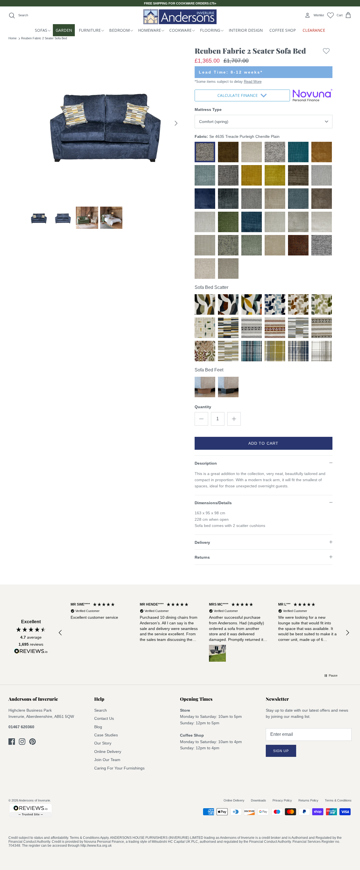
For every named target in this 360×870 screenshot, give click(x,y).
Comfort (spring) (213, 121)
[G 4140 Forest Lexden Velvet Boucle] (321, 304)
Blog (98, 727)
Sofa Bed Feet (209, 369)
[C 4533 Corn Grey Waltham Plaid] (275, 351)
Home (12, 38)
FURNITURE (90, 30)
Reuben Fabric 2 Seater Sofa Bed (44, 38)
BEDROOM (119, 30)
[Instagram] (22, 741)
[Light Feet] (205, 387)
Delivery (202, 542)
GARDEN (64, 30)
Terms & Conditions (338, 800)
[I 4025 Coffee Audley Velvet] (205, 304)
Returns (202, 557)
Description (206, 463)
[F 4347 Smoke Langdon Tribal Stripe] (251, 328)
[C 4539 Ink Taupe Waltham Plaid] (298, 351)
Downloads (258, 800)
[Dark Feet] (228, 387)
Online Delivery (107, 751)
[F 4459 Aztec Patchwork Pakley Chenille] (205, 351)
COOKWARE (180, 30)
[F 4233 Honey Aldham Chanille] (228, 351)
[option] (105, 123)
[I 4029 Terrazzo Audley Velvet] (251, 304)
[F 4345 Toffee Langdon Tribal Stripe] (321, 328)
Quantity (203, 407)
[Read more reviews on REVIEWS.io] (31, 652)
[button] (60, 633)
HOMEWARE (149, 30)
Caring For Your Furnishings (119, 768)
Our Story (102, 743)
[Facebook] (11, 741)
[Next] (176, 123)
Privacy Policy (282, 800)
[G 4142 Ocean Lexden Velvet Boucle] (275, 304)
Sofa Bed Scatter (211, 287)
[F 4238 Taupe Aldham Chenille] (298, 328)
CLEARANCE (314, 30)
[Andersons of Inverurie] (180, 16)
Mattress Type (208, 109)
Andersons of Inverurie (34, 800)
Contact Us (104, 718)
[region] (203, 632)
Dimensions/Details (213, 503)
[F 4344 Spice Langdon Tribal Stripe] (275, 328)
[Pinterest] (32, 741)
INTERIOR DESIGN (246, 30)
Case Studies (106, 735)
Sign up (281, 751)
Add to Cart (263, 443)
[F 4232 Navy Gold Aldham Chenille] (228, 328)
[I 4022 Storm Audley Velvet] (228, 304)
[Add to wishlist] (326, 52)
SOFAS (41, 30)
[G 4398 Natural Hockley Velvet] (205, 328)
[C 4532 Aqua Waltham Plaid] (251, 351)
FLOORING (210, 30)
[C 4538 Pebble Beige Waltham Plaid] (321, 351)
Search (100, 710)
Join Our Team (107, 759)
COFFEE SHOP (282, 30)
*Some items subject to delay (228, 81)
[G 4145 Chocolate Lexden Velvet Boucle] (298, 304)
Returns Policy (308, 800)
